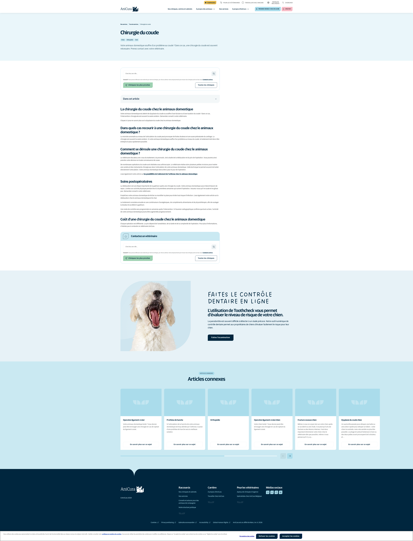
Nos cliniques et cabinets (187, 492)
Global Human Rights (220, 522)
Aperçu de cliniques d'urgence (247, 492)
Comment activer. (208, 79)
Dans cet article (131, 99)
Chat (136, 40)
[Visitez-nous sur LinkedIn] (280, 492)
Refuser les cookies (267, 536)
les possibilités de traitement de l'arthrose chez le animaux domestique (170, 174)
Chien (123, 40)
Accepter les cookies (290, 536)
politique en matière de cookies (111, 534)
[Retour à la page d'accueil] (129, 9)
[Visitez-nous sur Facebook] (267, 492)
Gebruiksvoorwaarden (187, 522)
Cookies (154, 522)
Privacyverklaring (167, 522)
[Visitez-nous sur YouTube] (272, 492)
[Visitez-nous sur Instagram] (276, 492)
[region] (206, 536)
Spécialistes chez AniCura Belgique (249, 496)
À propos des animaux (204, 9)
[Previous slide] (283, 456)
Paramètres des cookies (247, 536)
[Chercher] (214, 73)
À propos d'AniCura (239, 9)
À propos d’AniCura (215, 492)
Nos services (183, 496)
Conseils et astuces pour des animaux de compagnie (189, 502)
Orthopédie (130, 40)
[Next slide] (290, 456)
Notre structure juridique (187, 507)
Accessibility (203, 522)
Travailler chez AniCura (216, 496)
